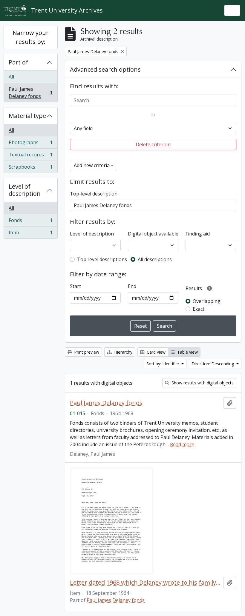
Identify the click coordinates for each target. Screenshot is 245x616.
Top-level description (93, 193)
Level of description (25, 190)
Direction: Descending (213, 363)
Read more (182, 444)
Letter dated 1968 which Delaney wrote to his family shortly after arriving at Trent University (145, 582)
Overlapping (206, 301)
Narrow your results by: (31, 37)
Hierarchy (122, 352)
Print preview (86, 352)
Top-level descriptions (102, 259)
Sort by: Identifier (163, 363)
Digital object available (153, 233)
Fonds (30, 222)
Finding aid (198, 233)
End (132, 286)
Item (30, 233)
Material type (27, 116)
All (11, 76)
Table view (187, 352)
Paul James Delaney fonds (30, 92)
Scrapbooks (30, 168)
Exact (198, 309)
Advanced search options (105, 69)
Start (75, 286)
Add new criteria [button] (92, 165)
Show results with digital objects (202, 383)
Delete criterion (153, 144)
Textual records (30, 156)
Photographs (30, 144)
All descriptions (155, 259)
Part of (18, 62)
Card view (156, 352)
